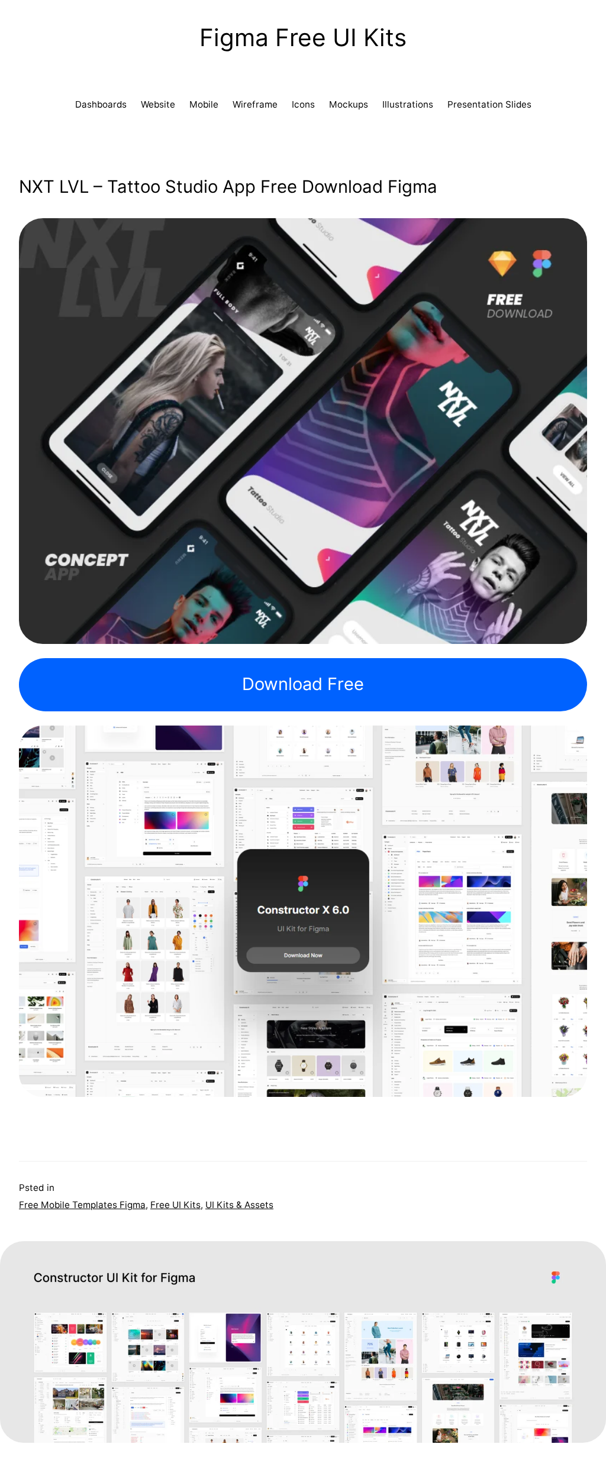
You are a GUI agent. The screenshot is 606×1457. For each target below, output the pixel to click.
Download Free (303, 684)
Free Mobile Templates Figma (82, 1204)
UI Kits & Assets (239, 1204)
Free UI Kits (175, 1204)
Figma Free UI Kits (303, 37)
